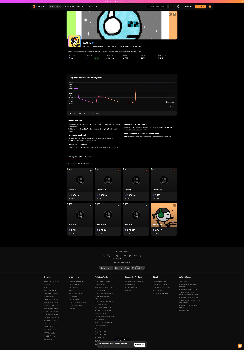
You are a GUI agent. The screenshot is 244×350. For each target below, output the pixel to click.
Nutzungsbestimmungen (160, 284)
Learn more (131, 2)
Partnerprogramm (49, 296)
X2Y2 (167, 127)
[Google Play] (138, 268)
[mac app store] (122, 268)
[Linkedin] (130, 256)
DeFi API (97, 341)
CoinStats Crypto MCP (102, 326)
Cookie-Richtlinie (158, 290)
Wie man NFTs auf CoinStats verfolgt (188, 306)
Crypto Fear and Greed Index (104, 301)
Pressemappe (73, 287)
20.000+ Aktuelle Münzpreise (104, 316)
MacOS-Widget (130, 284)
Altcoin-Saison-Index (101, 313)
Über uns (72, 308)
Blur (170, 127)
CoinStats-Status (184, 310)
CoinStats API (73, 296)
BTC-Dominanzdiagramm (103, 310)
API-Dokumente (74, 299)
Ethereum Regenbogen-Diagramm (102, 297)
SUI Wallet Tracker (49, 333)
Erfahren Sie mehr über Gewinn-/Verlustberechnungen (189, 293)
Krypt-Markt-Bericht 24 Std (103, 307)
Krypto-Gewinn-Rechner (102, 281)
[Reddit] (125, 256)
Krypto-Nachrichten (50, 290)
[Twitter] (103, 256)
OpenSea (161, 127)
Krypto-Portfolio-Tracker (51, 281)
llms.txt (97, 329)
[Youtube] (135, 256)
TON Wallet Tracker (50, 324)
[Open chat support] (240, 346)
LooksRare (127, 130)
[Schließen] (241, 1)
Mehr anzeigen (136, 51)
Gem (133, 130)
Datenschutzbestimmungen (161, 287)
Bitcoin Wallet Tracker (51, 330)
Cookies (111, 344)
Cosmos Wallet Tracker (51, 314)
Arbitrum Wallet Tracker (51, 308)
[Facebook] (140, 256)
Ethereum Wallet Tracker (51, 318)
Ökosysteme (48, 339)
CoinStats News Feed (75, 305)
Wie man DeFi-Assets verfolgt (188, 289)
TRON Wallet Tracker (50, 327)
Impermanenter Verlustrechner (104, 287)
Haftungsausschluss (159, 281)
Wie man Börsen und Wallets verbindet (188, 285)
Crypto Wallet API (100, 332)
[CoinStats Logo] (39, 6)
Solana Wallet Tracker (51, 311)
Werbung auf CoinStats (76, 293)
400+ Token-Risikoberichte (104, 322)
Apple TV (128, 290)
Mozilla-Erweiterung (131, 287)
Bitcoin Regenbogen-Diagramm (105, 293)
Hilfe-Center (183, 281)
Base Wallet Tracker (50, 321)
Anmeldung (188, 6)
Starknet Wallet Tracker (51, 302)
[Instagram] (109, 256)
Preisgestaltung (74, 284)
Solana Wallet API (100, 335)
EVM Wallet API (100, 338)
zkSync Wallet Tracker (51, 305)
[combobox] (80, 163)
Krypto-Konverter (100, 290)
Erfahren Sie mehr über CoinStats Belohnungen (189, 301)
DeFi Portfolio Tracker (51, 299)
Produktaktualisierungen (76, 281)
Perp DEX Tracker (49, 336)
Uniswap (139, 130)
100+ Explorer (99, 319)
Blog (45, 287)
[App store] (106, 268)
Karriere (71, 290)
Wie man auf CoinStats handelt (188, 297)
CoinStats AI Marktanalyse (52, 293)
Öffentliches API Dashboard (77, 302)
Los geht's (200, 6)
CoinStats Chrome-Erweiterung (134, 281)
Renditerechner (100, 284)
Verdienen (47, 284)
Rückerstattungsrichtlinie (161, 293)
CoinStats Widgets (101, 304)
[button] (70, 113)
